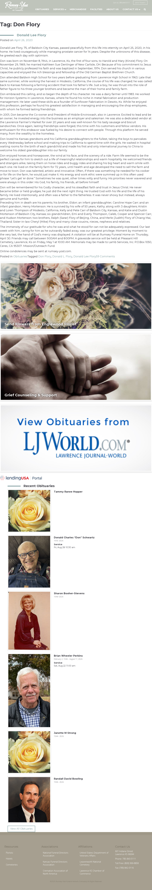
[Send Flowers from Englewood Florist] (76, 296)
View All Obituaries (21, 828)
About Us (112, 9)
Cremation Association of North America (55, 872)
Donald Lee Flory (31, 35)
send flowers (140, 2)
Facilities (96, 9)
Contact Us (130, 9)
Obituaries (42, 9)
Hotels (9, 858)
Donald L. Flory (62, 256)
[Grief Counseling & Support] (76, 367)
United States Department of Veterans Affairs (94, 854)
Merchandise (78, 9)
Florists (9, 852)
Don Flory (44, 256)
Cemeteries (12, 864)
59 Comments (105, 256)
